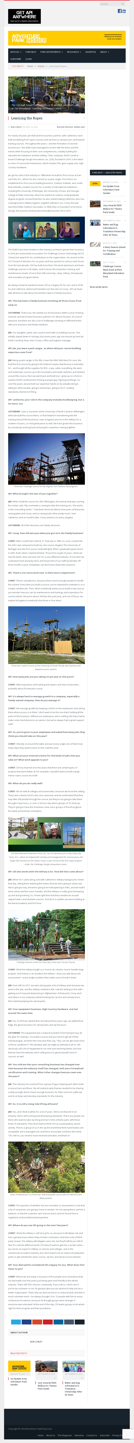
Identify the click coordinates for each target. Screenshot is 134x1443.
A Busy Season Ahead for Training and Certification (114, 250)
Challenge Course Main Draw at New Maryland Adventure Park (113, 271)
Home (41, 1435)
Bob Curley (16, 127)
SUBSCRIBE (15, 58)
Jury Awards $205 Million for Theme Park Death (47, 1385)
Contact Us (92, 1435)
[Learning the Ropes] (46, 94)
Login (28, 58)
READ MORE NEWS (99, 287)
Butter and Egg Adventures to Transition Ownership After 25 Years (73, 1388)
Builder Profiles (65, 127)
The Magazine (65, 1435)
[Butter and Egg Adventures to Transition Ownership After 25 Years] (74, 1368)
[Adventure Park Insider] (67, 37)
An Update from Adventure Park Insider (18, 1381)
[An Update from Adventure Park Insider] (19, 1368)
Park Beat (31, 51)
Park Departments (50, 51)
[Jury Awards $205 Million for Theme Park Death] (46, 1368)
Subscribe (105, 1435)
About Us (50, 1435)
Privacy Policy (119, 1435)
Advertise (90, 51)
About (103, 51)
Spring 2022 (79, 127)
